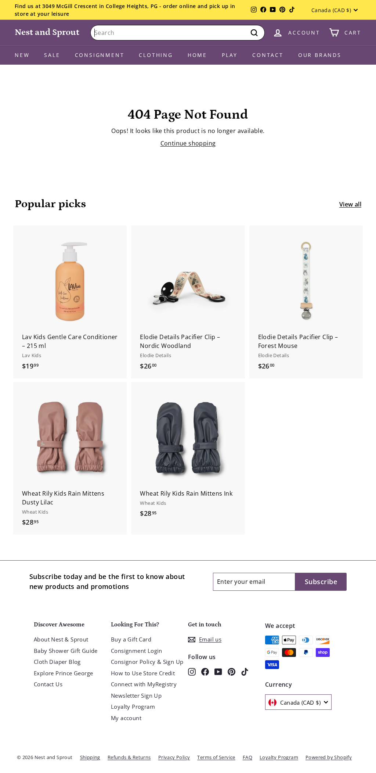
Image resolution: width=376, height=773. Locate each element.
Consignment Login (136, 650)
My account (126, 718)
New (22, 54)
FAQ (247, 757)
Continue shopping (188, 143)
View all (350, 204)
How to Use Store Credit (143, 673)
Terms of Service (216, 757)
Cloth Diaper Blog (57, 661)
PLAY (230, 54)
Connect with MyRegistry (144, 684)
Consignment (99, 54)
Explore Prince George (63, 673)
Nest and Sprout (47, 32)
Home (197, 54)
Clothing (156, 54)
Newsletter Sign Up (136, 695)
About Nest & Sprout (61, 639)
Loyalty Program (133, 706)
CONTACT (267, 54)
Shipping (90, 757)
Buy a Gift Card (131, 639)
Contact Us (48, 684)
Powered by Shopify (329, 757)
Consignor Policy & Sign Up (147, 661)
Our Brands (319, 54)
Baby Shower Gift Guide (66, 650)
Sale (52, 54)
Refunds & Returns (129, 757)
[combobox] (177, 32)
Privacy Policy (174, 757)
